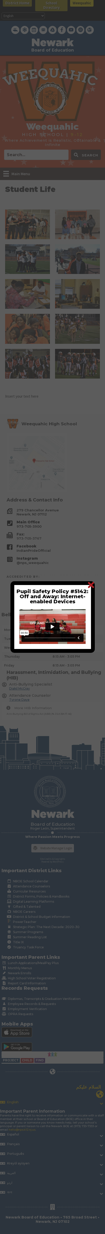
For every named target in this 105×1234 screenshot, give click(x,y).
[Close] (90, 584)
